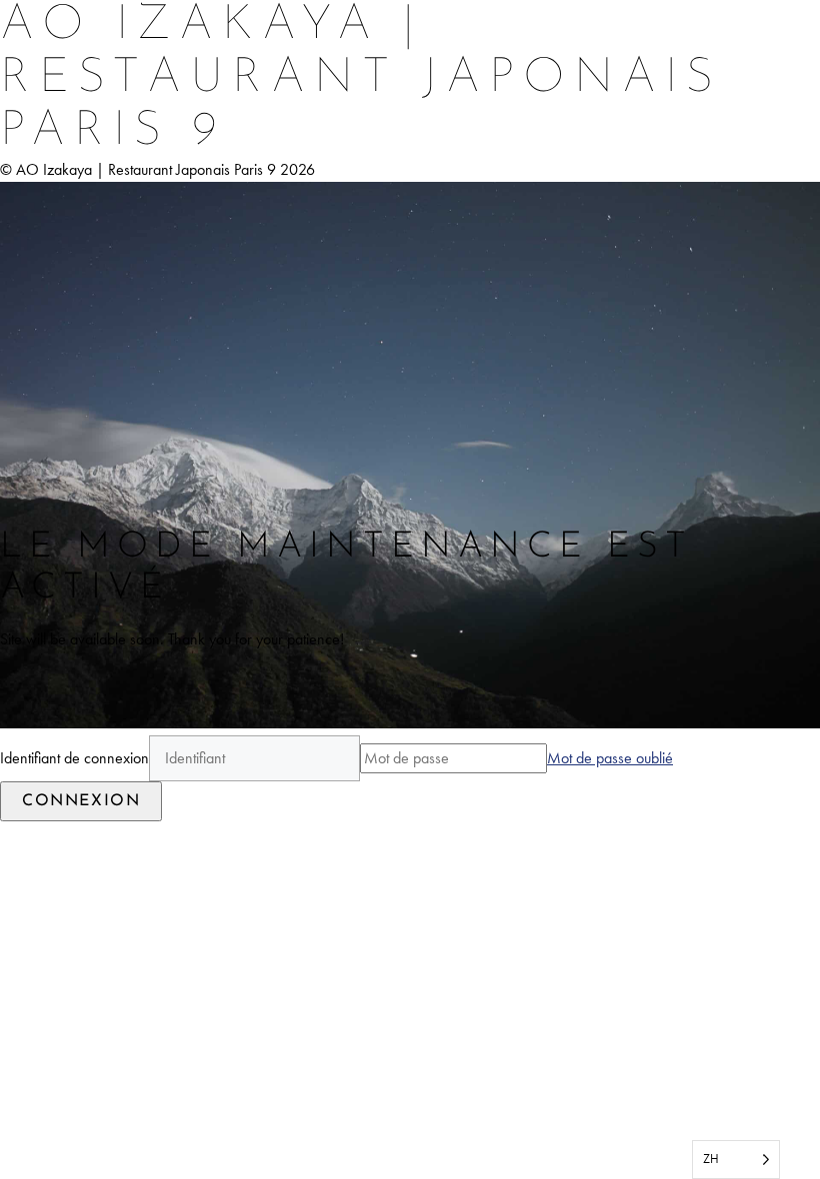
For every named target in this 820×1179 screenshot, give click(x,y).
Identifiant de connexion (74, 757)
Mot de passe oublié (610, 757)
